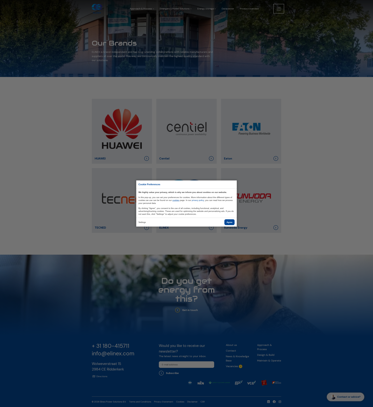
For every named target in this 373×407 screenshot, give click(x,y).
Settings (142, 222)
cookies (175, 200)
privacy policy (198, 200)
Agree (229, 222)
